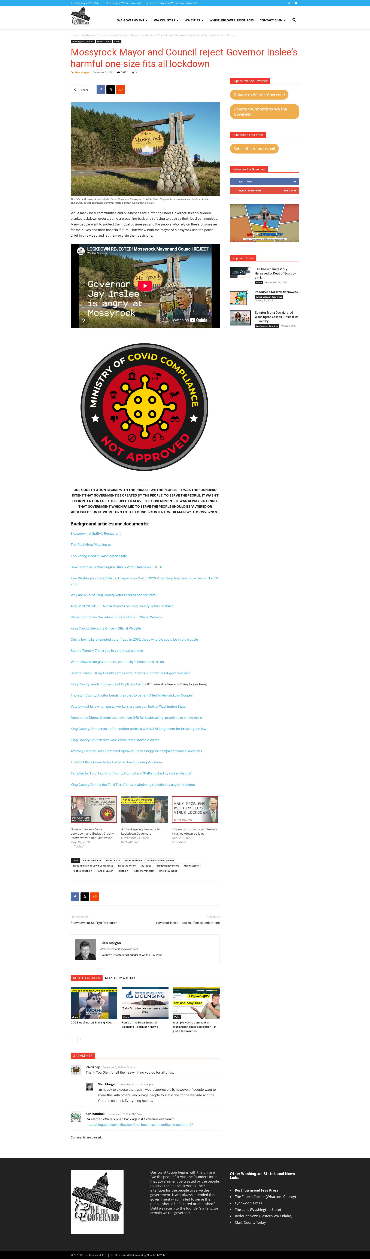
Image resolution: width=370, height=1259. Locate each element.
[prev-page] (73, 1039)
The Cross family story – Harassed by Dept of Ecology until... (275, 273)
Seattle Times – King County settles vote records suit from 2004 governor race (131, 673)
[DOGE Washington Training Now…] (94, 1003)
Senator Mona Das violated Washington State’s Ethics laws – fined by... (276, 317)
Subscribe (290, 190)
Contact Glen (271, 20)
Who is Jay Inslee (168, 870)
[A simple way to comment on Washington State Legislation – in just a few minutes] (196, 1003)
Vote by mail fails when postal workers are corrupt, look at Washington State (128, 706)
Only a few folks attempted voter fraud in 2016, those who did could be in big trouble (134, 639)
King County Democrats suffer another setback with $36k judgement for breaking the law (138, 729)
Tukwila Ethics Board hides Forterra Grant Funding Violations (117, 762)
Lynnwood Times (249, 1203)
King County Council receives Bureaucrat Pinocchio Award (115, 740)
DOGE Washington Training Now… (92, 1022)
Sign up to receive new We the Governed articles (171, 2)
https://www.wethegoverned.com (119, 948)
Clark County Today (250, 1222)
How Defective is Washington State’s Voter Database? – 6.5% (116, 567)
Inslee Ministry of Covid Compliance (93, 865)
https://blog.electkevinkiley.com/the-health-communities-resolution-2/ (139, 1125)
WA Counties (164, 20)
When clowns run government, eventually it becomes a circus (117, 662)
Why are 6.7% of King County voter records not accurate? (114, 595)
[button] (294, 21)
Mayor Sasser (191, 865)
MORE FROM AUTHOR (120, 978)
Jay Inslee (146, 865)
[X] (110, 89)
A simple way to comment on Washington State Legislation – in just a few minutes (194, 1027)
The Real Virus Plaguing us (91, 545)
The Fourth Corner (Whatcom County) (265, 1196)
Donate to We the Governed (259, 94)
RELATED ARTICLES (86, 978)
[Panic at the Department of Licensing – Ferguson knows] (145, 1003)
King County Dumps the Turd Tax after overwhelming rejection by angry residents (133, 785)
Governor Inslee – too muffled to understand (188, 923)
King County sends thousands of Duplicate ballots (108, 684)
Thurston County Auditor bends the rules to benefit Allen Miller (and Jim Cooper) (132, 695)
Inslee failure (113, 860)
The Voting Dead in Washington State (99, 556)
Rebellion (123, 870)
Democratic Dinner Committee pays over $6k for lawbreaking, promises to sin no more (136, 718)
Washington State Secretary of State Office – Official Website (116, 617)
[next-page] (80, 1039)
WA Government (130, 20)
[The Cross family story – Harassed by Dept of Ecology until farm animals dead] (240, 272)
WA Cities (192, 20)
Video (117, 41)
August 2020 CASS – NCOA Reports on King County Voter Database (122, 606)
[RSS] (289, 3)
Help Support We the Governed (123, 2)
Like (293, 181)
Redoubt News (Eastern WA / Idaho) (263, 1216)
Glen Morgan (82, 72)
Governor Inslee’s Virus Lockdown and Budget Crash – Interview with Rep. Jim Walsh (92, 833)
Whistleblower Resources (232, 20)
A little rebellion (92, 860)
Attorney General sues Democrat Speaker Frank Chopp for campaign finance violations (136, 751)
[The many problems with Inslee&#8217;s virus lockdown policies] (195, 809)
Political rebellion (82, 870)
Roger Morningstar (143, 870)
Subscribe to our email (254, 148)
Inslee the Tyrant (127, 865)
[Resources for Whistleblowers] (239, 297)
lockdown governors (167, 865)
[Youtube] (296, 3)
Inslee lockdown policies (160, 860)
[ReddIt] (120, 89)
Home (74, 35)
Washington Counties (94, 35)
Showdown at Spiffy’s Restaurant (96, 533)
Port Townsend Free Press (256, 1190)
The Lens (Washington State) (258, 1209)
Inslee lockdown (134, 860)
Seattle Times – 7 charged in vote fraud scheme (107, 651)
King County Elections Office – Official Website (106, 628)
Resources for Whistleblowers (276, 292)
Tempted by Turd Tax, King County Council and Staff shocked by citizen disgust (131, 773)
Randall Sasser (105, 870)
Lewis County (119, 35)
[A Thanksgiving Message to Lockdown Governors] (144, 809)
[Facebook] (282, 3)
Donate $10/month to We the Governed (260, 111)
